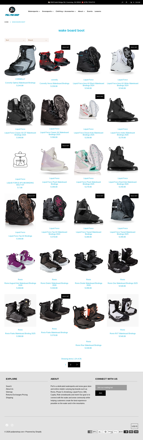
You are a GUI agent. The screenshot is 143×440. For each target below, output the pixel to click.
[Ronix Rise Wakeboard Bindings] (88, 316)
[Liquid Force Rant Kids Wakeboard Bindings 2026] (123, 159)
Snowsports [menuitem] (47, 11)
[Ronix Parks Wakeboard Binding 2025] (20, 310)
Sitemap (9, 392)
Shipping (9, 398)
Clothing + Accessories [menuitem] (65, 11)
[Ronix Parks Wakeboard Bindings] (54, 310)
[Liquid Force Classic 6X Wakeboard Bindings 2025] (54, 110)
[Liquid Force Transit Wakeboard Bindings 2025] (123, 209)
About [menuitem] (80, 11)
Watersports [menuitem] (33, 11)
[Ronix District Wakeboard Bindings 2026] (54, 261)
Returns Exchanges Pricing (17, 395)
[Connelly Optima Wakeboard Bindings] (20, 60)
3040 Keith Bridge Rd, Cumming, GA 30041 (65, 2)
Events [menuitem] (90, 11)
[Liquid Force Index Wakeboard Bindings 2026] (123, 110)
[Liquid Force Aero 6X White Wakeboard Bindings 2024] (123, 61)
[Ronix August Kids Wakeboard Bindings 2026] (20, 261)
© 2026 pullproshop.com (14, 432)
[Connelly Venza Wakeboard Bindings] (54, 61)
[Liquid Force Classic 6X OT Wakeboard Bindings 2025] (20, 110)
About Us (9, 389)
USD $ (134, 426)
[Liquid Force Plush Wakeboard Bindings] (54, 159)
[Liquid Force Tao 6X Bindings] (20, 211)
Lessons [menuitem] (98, 11)
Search (9, 386)
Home (6, 22)
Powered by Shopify (33, 432)
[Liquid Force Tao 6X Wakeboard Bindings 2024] (54, 209)
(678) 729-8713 (89, 2)
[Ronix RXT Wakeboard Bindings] (123, 310)
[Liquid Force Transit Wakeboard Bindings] (88, 209)
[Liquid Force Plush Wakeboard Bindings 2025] (88, 159)
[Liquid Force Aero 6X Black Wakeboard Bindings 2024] (88, 61)
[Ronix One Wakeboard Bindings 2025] (123, 261)
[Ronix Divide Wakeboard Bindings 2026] (88, 261)
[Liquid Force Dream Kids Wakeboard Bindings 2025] (88, 110)
